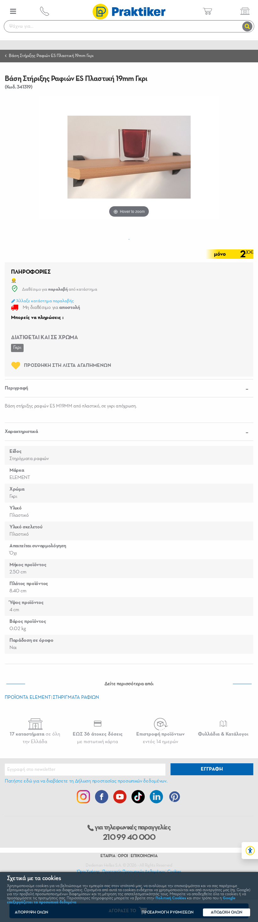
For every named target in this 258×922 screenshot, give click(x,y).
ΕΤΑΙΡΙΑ (107, 856)
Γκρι (17, 347)
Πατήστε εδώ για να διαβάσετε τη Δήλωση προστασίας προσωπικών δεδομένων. (86, 781)
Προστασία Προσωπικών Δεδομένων (133, 871)
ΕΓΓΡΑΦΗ (212, 769)
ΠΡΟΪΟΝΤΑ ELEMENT (28, 697)
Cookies (174, 871)
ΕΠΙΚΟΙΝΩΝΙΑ (144, 856)
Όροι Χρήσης (88, 871)
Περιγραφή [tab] (16, 388)
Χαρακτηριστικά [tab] (21, 431)
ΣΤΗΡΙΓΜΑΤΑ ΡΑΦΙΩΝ (76, 697)
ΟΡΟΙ (123, 856)
